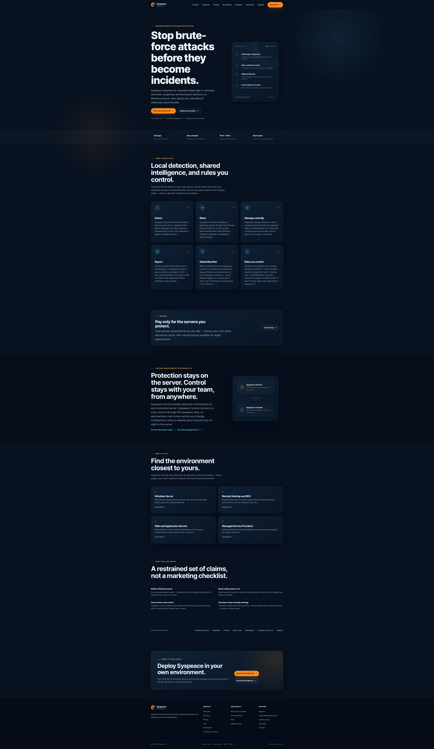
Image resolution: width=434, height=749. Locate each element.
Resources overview (238, 711)
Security (262, 728)
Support (261, 5)
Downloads (227, 5)
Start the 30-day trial (162, 111)
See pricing (269, 328)
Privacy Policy (217, 744)
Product (195, 5)
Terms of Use (206, 744)
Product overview (202, 630)
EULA (231, 744)
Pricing (216, 5)
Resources (250, 5)
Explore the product (188, 111)
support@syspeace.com (268, 715)
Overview (206, 711)
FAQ (232, 720)
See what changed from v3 (188, 430)
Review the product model (161, 430)
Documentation (236, 715)
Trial (204, 724)
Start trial (274, 5)
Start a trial (237, 630)
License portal (264, 720)
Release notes (236, 724)
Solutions (206, 5)
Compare (238, 5)
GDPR (226, 744)
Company (262, 724)
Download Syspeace (245, 681)
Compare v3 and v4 (265, 630)
